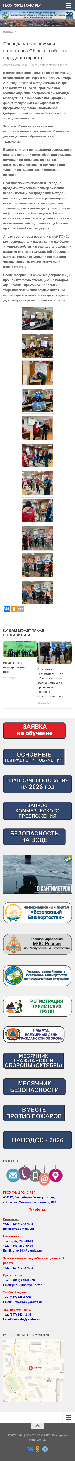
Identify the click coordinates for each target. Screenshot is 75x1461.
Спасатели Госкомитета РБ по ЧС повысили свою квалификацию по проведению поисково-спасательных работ (51, 683)
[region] (37, 874)
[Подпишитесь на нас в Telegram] (45, 1449)
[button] (37, 874)
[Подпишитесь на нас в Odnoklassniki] (37, 1449)
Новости (9, 31)
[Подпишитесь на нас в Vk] (30, 1449)
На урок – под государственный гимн (15, 667)
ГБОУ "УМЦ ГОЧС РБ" (22, 5)
